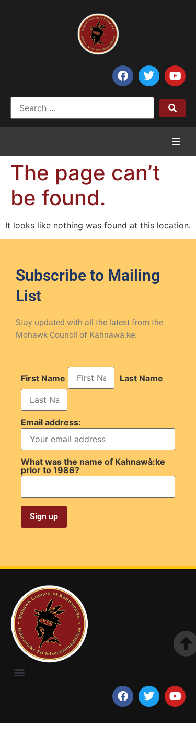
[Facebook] (122, 75)
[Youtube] (175, 75)
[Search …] (82, 108)
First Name (43, 378)
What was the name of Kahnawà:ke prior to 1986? (93, 465)
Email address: (51, 423)
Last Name (141, 378)
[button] (176, 141)
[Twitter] (149, 75)
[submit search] (172, 108)
